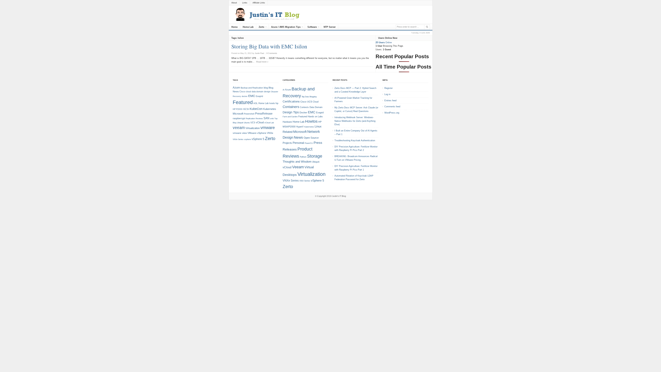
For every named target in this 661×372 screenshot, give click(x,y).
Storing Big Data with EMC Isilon (269, 46)
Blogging (313, 97)
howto (272, 103)
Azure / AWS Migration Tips (286, 27)
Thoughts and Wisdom (297, 161)
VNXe (270, 133)
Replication (250, 118)
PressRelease (263, 113)
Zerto (261, 27)
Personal (298, 142)
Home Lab (248, 27)
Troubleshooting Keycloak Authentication (354, 140)
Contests (304, 107)
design (267, 91)
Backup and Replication (252, 88)
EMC (251, 96)
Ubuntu (247, 123)
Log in (387, 94)
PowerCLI (309, 143)
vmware (267, 127)
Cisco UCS (306, 101)
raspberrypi (239, 118)
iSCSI (246, 109)
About (234, 3)
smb (272, 118)
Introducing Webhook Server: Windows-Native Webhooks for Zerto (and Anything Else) (354, 121)
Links (244, 3)
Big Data (305, 97)
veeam (239, 127)
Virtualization (252, 128)
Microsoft (238, 113)
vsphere (247, 139)
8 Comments (271, 53)
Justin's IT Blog (339, 196)
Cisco (242, 91)
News (298, 137)
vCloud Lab (269, 123)
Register (388, 88)
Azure (236, 87)
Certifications (291, 101)
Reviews (259, 118)
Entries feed (390, 100)
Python (303, 157)
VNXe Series (238, 139)
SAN (266, 118)
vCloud (260, 122)
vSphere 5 (258, 139)
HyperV (300, 126)
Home (234, 27)
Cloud (315, 101)
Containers (291, 107)
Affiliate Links (259, 3)
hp (277, 103)
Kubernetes (269, 108)
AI (283, 90)
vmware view (240, 133)
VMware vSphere (257, 133)
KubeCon (256, 109)
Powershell (249, 114)
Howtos (311, 121)
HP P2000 (237, 109)
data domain (257, 91)
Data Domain (315, 107)
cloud (248, 91)
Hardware (287, 122)
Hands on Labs (315, 116)
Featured (243, 102)
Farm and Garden (290, 117)
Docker (303, 112)
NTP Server (330, 27)
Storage (314, 156)
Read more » (262, 62)
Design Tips (291, 112)
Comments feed (392, 106)
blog (266, 87)
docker (245, 96)
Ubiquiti (240, 123)
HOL (255, 103)
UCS (252, 122)
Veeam (298, 167)
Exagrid (259, 96)
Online (384, 42)
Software (312, 27)
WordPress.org (391, 112)
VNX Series (304, 181)
